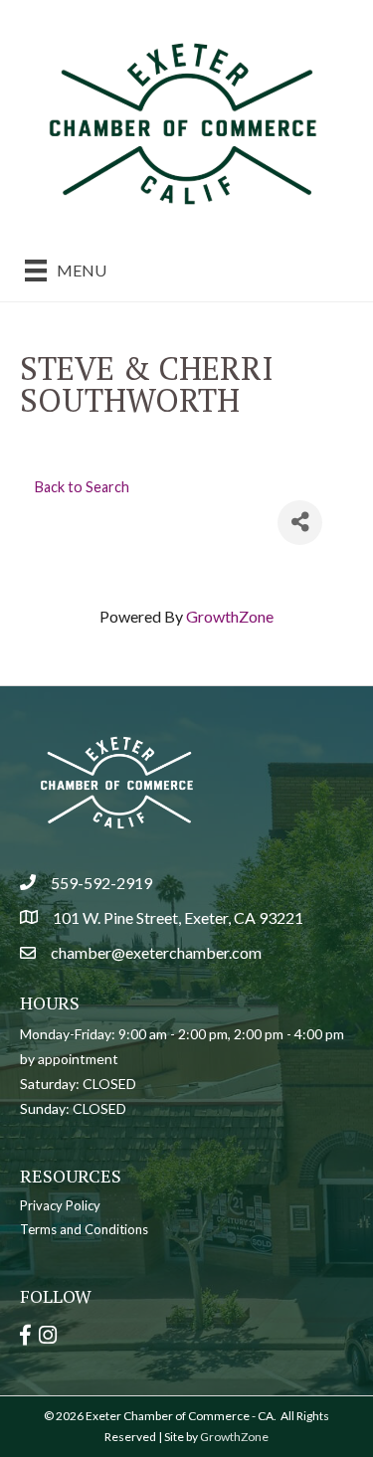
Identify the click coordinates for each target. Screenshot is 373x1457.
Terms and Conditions (84, 1229)
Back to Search (82, 486)
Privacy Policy (60, 1205)
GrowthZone (230, 616)
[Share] (300, 522)
